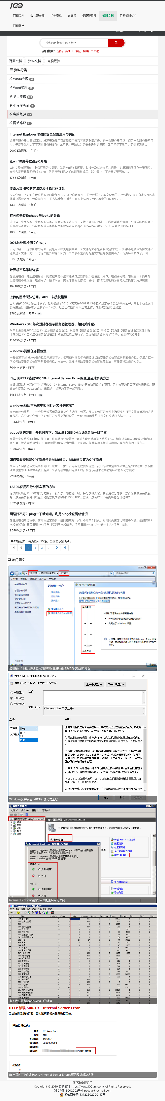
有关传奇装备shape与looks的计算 (35, 216)
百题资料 (18, 15)
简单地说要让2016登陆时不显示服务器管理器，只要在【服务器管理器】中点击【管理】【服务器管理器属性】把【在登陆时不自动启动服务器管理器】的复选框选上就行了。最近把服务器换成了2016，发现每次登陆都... (80, 332)
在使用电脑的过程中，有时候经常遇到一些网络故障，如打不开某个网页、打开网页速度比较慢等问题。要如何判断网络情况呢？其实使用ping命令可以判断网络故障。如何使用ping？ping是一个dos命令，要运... (81, 522)
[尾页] (65, 547)
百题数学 (18, 25)
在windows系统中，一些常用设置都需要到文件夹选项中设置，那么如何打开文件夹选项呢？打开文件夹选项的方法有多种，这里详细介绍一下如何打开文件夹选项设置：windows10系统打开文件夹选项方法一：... (82, 413)
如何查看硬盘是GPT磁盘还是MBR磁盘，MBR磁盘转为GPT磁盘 (56, 460)
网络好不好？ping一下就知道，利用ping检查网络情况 (49, 514)
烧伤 (60, 51)
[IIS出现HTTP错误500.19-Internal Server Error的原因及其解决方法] (62, 1041)
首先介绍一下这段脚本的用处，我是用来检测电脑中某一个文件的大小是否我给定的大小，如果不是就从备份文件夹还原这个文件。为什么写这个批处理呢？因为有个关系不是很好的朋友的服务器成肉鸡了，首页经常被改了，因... (81, 251)
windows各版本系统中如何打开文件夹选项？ (42, 405)
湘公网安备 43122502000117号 (84, 1094)
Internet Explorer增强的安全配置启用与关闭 (42, 134)
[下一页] (57, 547)
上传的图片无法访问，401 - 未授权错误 (38, 297)
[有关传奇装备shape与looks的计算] (82, 954)
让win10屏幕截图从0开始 (28, 161)
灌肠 (78, 51)
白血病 (95, 51)
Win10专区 (20, 79)
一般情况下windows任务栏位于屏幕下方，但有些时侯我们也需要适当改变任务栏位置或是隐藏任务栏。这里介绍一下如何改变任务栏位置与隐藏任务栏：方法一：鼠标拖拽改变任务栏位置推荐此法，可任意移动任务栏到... (82, 359)
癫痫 (86, 51)
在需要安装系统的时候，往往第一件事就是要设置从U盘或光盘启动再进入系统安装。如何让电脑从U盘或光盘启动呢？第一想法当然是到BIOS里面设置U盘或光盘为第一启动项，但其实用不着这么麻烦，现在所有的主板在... (81, 441)
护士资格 (56, 15)
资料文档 (108, 15)
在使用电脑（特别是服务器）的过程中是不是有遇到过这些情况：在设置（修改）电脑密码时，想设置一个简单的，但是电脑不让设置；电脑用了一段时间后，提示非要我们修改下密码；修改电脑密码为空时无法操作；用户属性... (81, 278)
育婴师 (72, 15)
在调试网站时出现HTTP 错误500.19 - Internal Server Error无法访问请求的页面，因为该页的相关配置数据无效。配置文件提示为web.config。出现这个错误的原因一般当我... (82, 386)
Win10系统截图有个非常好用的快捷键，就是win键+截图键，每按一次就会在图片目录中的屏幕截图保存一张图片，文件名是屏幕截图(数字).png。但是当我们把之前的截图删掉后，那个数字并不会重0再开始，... (81, 169)
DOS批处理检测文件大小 (28, 243)
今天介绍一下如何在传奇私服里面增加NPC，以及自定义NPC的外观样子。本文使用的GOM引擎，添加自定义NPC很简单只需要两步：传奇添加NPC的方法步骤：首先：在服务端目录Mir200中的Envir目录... (83, 196)
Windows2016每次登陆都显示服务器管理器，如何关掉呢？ (53, 324)
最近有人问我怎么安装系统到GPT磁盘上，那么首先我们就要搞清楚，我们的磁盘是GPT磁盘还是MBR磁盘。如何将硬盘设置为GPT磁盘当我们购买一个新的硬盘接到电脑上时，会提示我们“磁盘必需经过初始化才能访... (82, 468)
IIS (39, 313)
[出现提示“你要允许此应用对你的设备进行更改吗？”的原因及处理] (82, 618)
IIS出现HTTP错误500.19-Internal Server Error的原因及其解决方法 (59, 378)
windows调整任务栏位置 (28, 351)
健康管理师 (89, 15)
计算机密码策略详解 (24, 270)
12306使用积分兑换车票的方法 (32, 487)
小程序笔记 (21, 105)
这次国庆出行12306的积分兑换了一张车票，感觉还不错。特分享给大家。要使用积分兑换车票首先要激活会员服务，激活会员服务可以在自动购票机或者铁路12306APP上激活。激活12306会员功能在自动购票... (80, 495)
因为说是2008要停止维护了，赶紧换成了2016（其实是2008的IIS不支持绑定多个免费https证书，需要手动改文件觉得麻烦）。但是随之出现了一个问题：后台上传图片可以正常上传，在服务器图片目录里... (81, 305)
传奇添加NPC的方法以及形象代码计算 (37, 188)
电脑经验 (19, 114)
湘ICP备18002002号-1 (68, 1090)
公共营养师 (37, 15)
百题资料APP (128, 15)
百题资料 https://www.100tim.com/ (81, 1086)
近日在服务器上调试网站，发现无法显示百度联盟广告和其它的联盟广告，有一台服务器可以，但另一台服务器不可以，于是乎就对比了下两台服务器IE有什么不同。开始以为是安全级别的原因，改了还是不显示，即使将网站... (81, 142)
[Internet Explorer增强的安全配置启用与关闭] (82, 853)
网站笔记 (19, 123)
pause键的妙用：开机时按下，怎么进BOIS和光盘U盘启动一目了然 (58, 432)
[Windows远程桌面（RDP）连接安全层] (78, 737)
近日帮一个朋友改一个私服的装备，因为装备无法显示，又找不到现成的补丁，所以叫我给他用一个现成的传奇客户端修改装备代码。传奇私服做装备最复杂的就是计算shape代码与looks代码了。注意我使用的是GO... (81, 224)
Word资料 (20, 88)
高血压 (69, 51)
